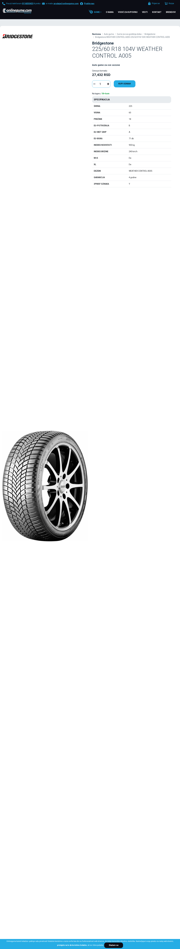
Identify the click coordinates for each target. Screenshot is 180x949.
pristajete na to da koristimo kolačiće (72, 945)
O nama (109, 12)
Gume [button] (97, 12)
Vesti (145, 12)
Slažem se (113, 945)
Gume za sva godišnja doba (129, 34)
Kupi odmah (124, 84)
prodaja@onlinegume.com (66, 3)
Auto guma (109, 34)
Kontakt (156, 12)
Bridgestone (150, 34)
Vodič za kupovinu (128, 12)
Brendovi (171, 12)
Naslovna (96, 34)
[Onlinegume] (21, 11)
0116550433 (27, 3)
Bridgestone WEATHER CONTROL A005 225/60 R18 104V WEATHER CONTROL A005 (132, 37)
